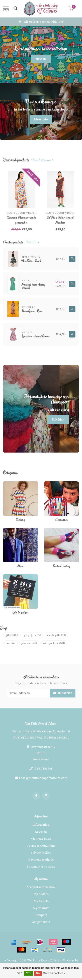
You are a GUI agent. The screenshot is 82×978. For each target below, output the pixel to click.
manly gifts (56, 635)
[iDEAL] (40, 942)
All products (41, 922)
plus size (29, 643)
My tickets (41, 901)
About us (41, 831)
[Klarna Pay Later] (53, 942)
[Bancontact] (34, 950)
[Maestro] (66, 942)
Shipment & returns (41, 866)
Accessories (52, 483)
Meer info (41, 119)
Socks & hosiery (56, 530)
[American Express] (13, 942)
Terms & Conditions (41, 845)
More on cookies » (54, 973)
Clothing (9, 483)
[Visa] (60, 950)
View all (31, 242)
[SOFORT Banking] (26, 942)
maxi (11, 643)
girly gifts (32, 635)
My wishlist (41, 908)
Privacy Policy (41, 852)
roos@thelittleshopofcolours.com (43, 778)
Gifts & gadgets (14, 576)
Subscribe (64, 693)
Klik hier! (58, 419)
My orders (41, 894)
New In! (41, 58)
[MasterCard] (21, 950)
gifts (12, 635)
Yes (28, 973)
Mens (7, 530)
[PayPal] (47, 950)
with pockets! (54, 643)
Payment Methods (41, 859)
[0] (71, 9)
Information (41, 824)
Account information (41, 887)
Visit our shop (41, 838)
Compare (41, 915)
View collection (41, 160)
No (38, 973)
